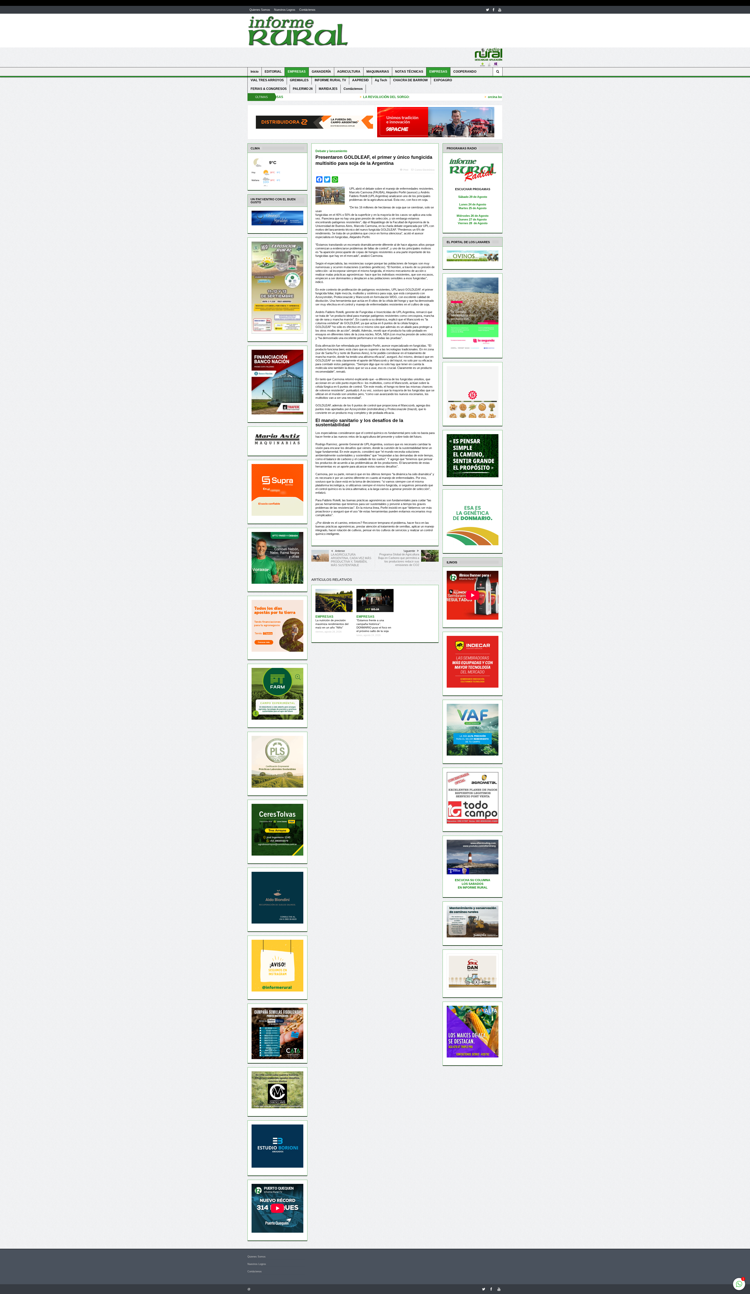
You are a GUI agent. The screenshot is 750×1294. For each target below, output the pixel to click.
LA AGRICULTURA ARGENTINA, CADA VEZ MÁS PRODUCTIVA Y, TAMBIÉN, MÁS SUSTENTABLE (351, 560)
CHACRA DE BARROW (410, 80)
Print (405, 170)
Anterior (340, 550)
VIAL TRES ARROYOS (267, 80)
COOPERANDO (464, 71)
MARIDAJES (328, 88)
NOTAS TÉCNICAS (409, 71)
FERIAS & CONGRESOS (269, 88)
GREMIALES (299, 80)
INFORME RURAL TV (330, 80)
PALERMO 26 (303, 88)
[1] (739, 1286)
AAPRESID (360, 80)
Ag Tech (381, 80)
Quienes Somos (259, 9)
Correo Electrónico (425, 170)
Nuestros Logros (284, 9)
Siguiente (409, 550)
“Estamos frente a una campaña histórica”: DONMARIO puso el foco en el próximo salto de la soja (373, 624)
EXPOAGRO (443, 80)
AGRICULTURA (348, 71)
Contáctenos (307, 9)
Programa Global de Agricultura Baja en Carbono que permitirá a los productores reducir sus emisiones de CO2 (398, 560)
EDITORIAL (273, 71)
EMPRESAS (297, 71)
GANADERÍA (321, 71)
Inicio (255, 71)
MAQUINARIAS (377, 71)
